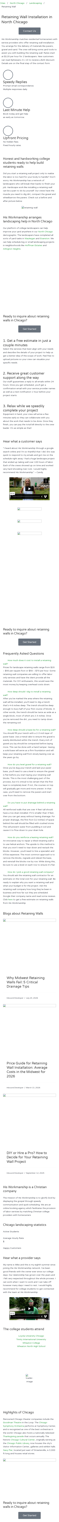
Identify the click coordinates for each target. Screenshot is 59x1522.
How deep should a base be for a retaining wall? (32, 730)
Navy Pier (8, 1450)
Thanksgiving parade (13, 1436)
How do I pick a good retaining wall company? (31, 872)
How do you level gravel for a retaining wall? (30, 764)
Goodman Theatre (12, 1422)
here (10, 899)
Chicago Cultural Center (23, 1439)
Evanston (44, 238)
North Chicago (45, 231)
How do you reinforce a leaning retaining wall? (31, 837)
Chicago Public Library (18, 1443)
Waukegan (30, 238)
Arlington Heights (12, 249)
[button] (29, 662)
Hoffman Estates (33, 245)
